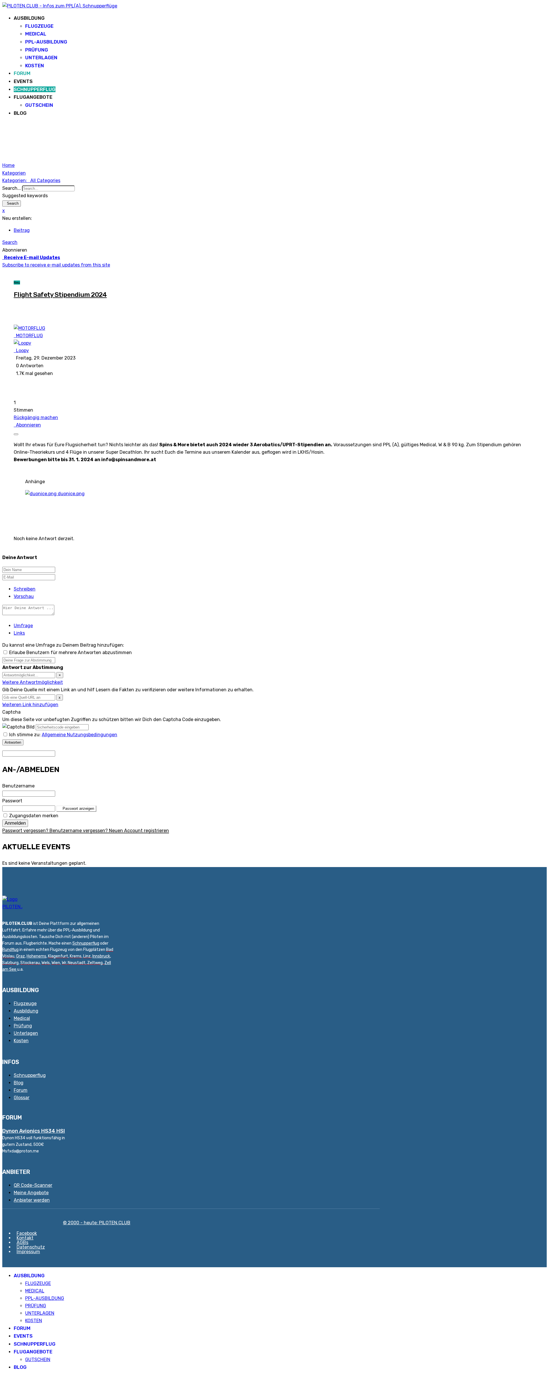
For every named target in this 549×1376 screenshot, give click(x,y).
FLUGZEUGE (39, 26)
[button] (274, 242)
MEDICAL (35, 34)
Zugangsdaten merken (33, 815)
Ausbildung (26, 1011)
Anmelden (15, 823)
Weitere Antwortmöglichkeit (32, 682)
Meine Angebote (31, 1192)
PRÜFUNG (36, 50)
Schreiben (24, 589)
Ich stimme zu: (63, 734)
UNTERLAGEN (41, 57)
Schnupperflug (85, 943)
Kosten (21, 1040)
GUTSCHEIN (39, 105)
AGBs (22, 1242)
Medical (22, 1018)
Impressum (28, 1251)
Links (19, 633)
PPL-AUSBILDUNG (46, 42)
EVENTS (23, 81)
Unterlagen (26, 1033)
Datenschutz (31, 1247)
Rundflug (10, 949)
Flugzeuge (25, 1003)
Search (12, 203)
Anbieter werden (32, 1200)
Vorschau (24, 596)
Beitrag (22, 230)
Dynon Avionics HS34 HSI (33, 1131)
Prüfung (23, 1025)
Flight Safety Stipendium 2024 (60, 295)
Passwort (12, 801)
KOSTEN (34, 65)
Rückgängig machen (36, 417)
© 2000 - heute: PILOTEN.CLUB (96, 1222)
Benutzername (18, 786)
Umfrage (23, 625)
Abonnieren (27, 425)
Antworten (13, 742)
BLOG (20, 113)
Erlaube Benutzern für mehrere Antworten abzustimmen (70, 652)
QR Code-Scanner (33, 1185)
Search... (11, 188)
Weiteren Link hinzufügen (30, 704)
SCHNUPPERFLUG (34, 89)
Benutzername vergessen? (79, 830)
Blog (18, 1082)
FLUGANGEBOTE (33, 97)
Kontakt (25, 1238)
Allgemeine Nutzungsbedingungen (79, 734)
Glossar (21, 1097)
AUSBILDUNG (29, 18)
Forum (20, 1090)
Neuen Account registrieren (139, 830)
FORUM (22, 73)
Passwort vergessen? (25, 830)
